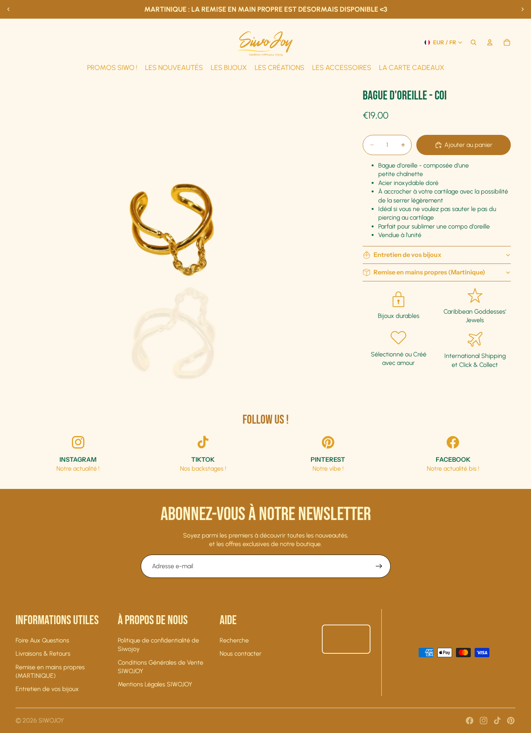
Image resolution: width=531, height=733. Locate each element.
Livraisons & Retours (43, 653)
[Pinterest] (510, 720)
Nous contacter (241, 653)
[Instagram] (483, 720)
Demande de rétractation (346, 639)
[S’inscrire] (379, 566)
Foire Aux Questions (42, 640)
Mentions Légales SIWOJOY (155, 684)
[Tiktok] (497, 720)
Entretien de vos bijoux (407, 254)
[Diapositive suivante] (522, 9)
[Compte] (489, 42)
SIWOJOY (51, 720)
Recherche (234, 640)
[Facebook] (469, 720)
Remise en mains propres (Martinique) (429, 272)
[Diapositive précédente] (8, 9)
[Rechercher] (473, 42)
